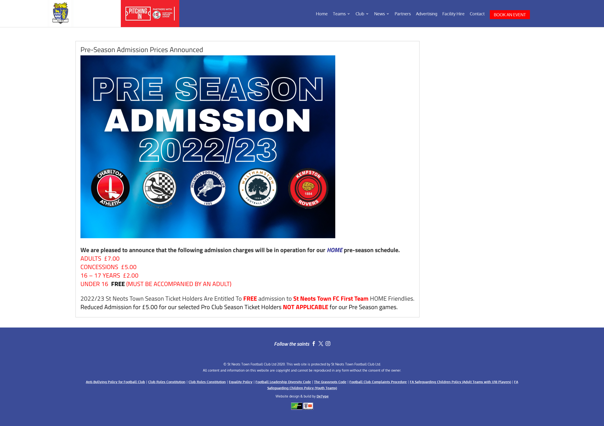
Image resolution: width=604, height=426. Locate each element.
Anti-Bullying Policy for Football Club (115, 382)
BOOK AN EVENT (510, 14)
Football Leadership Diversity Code (283, 382)
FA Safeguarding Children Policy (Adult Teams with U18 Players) (460, 382)
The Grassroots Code (330, 382)
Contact (477, 14)
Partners (403, 14)
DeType (323, 396)
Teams (339, 14)
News (379, 14)
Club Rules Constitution (166, 382)
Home (322, 14)
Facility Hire (453, 14)
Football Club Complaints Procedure (378, 382)
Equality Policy (240, 382)
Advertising (426, 14)
